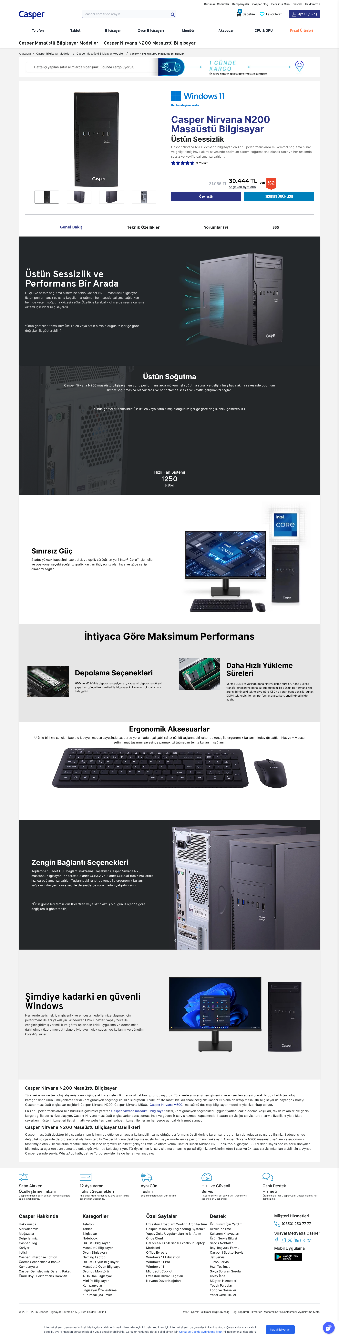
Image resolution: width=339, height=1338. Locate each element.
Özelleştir (206, 197)
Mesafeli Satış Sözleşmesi (280, 1311)
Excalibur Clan (280, 4)
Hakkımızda (312, 4)
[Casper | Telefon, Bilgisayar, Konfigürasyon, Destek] (47, 15)
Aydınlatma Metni (309, 1311)
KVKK (186, 1311)
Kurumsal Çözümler (216, 4)
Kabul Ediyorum (280, 1329)
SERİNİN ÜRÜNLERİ (279, 197)
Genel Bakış (71, 227)
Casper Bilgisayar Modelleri (53, 53)
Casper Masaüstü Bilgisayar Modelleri (100, 53)
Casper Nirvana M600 (166, 1105)
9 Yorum (202, 163)
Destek (297, 4)
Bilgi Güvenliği (221, 1311)
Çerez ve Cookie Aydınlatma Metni (201, 1331)
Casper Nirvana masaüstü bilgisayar (138, 1111)
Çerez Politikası (201, 1311)
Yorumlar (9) (216, 227)
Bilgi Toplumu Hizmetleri (247, 1311)
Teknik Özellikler (143, 227)
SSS (275, 227)
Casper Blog (260, 4)
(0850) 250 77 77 (296, 1224)
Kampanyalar (240, 4)
